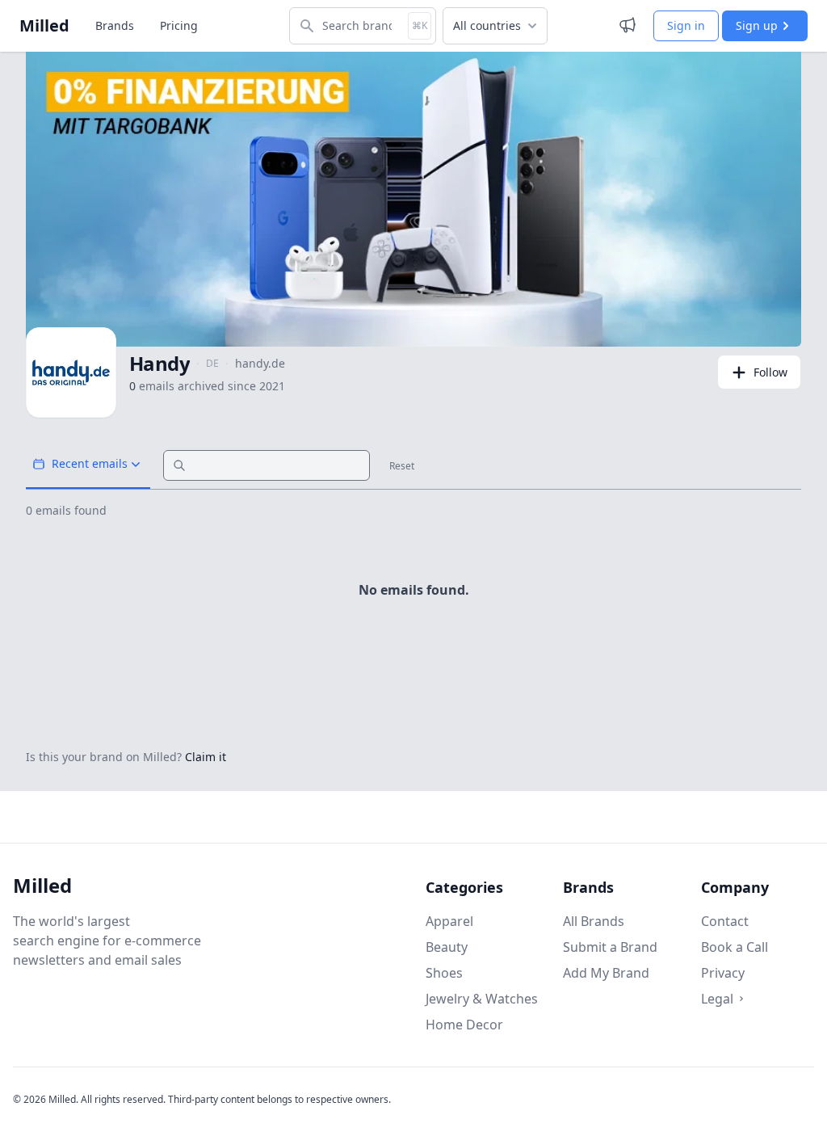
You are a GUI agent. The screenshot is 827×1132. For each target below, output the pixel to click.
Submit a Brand (610, 947)
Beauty (447, 947)
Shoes (444, 973)
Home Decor (464, 1024)
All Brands (593, 921)
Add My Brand (606, 973)
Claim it (205, 756)
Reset (401, 466)
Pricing (179, 25)
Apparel (449, 921)
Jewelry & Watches (482, 999)
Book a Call (734, 947)
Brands (114, 25)
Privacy (723, 973)
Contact (725, 921)
